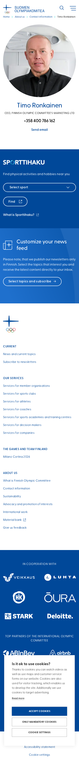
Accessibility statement (39, 747)
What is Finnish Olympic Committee (27, 480)
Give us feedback (15, 528)
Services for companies (19, 433)
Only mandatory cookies (39, 722)
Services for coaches (17, 409)
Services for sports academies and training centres (37, 417)
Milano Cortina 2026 (16, 457)
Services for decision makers (22, 425)
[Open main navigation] (73, 8)
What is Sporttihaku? (21, 215)
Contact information (41, 17)
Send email (39, 130)
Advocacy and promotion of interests (28, 504)
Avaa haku (61, 8)
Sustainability (12, 496)
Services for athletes (17, 401)
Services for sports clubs (19, 393)
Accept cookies (39, 711)
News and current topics (19, 354)
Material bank (13, 520)
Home (6, 17)
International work (15, 512)
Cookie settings (39, 732)
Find (12, 201)
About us (20, 17)
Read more (18, 698)
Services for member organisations (26, 386)
